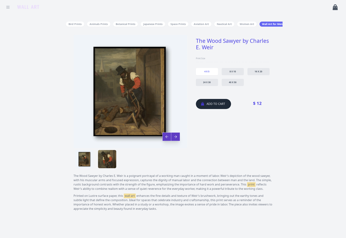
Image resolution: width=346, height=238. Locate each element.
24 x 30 (207, 82)
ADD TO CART (216, 104)
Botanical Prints (125, 24)
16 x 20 (258, 71)
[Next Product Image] (175, 137)
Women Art (247, 24)
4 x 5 (206, 71)
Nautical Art (224, 24)
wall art (130, 196)
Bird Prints (75, 24)
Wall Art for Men (272, 24)
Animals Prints (99, 24)
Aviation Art (201, 24)
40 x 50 (232, 82)
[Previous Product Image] (167, 137)
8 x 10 (233, 71)
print (251, 184)
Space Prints (178, 24)
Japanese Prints (153, 24)
